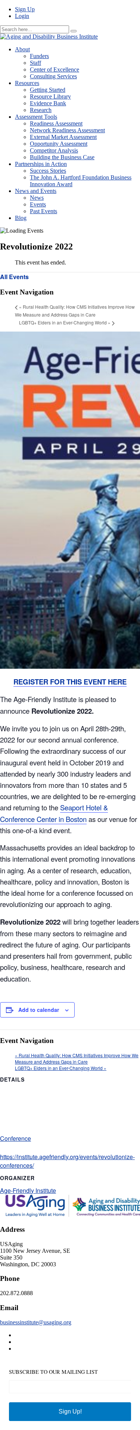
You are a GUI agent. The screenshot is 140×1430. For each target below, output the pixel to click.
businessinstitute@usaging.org (35, 1322)
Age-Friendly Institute (28, 1190)
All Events (14, 276)
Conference (15, 1138)
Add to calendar (38, 1009)
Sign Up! (70, 1411)
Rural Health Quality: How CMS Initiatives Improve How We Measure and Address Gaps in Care (77, 1058)
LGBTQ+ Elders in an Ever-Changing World (65, 322)
